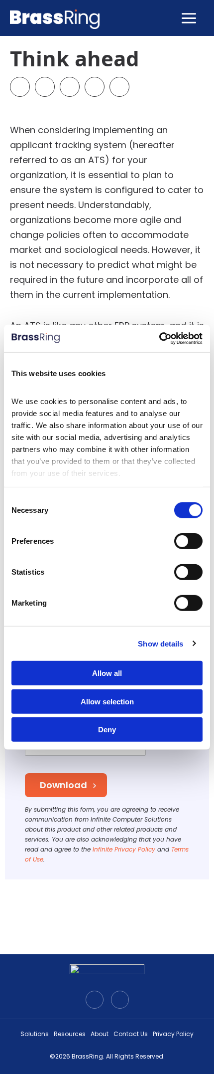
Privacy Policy (173, 1034)
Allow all (107, 673)
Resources (70, 1034)
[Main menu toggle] (188, 17)
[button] (20, 87)
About (99, 1034)
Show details (160, 643)
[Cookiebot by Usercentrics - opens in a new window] (159, 338)
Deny (107, 729)
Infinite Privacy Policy (124, 849)
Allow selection (107, 701)
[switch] (188, 541)
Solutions (34, 1034)
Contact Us (130, 1034)
